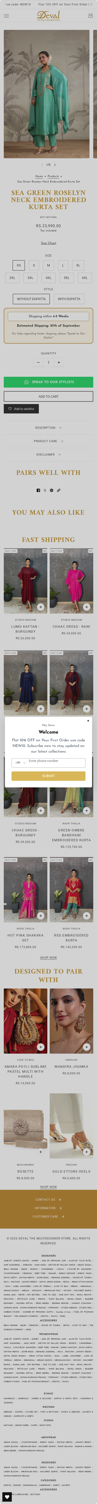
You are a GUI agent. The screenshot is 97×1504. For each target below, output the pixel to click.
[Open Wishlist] (7, 1497)
